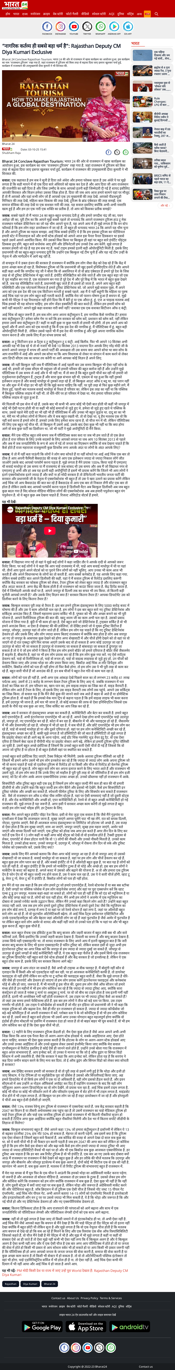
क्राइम (46, 14)
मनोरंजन (35, 14)
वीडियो (85, 14)
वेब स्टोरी (58, 14)
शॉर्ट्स (130, 14)
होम (8, 14)
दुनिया (120, 14)
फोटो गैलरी (72, 14)
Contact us (58, 1298)
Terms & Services (111, 1298)
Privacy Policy (89, 1298)
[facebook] (108, 152)
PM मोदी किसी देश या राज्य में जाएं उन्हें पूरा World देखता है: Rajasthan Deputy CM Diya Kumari (65, 1272)
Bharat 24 (49, 1283)
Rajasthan (10, 1283)
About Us (73, 1298)
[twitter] (117, 152)
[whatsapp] (125, 152)
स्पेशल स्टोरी (99, 14)
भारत (16, 14)
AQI (111, 14)
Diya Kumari (30, 1283)
